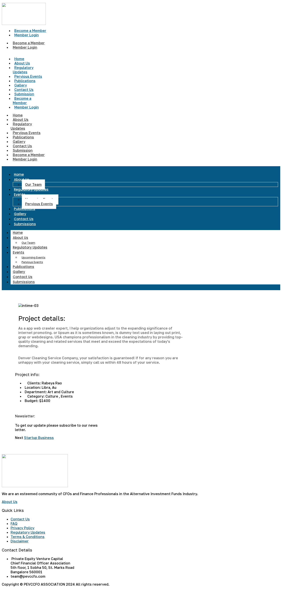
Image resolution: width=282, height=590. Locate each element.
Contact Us (23, 219)
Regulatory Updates (23, 69)
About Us (21, 179)
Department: (36, 392)
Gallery (20, 214)
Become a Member (22, 100)
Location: (33, 387)
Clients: (34, 383)
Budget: (31, 400)
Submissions (25, 224)
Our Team (33, 184)
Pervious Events (39, 204)
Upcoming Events (33, 257)
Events (19, 194)
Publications (24, 208)
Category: (36, 396)
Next (19, 437)
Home (19, 174)
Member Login (26, 35)
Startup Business (39, 437)
